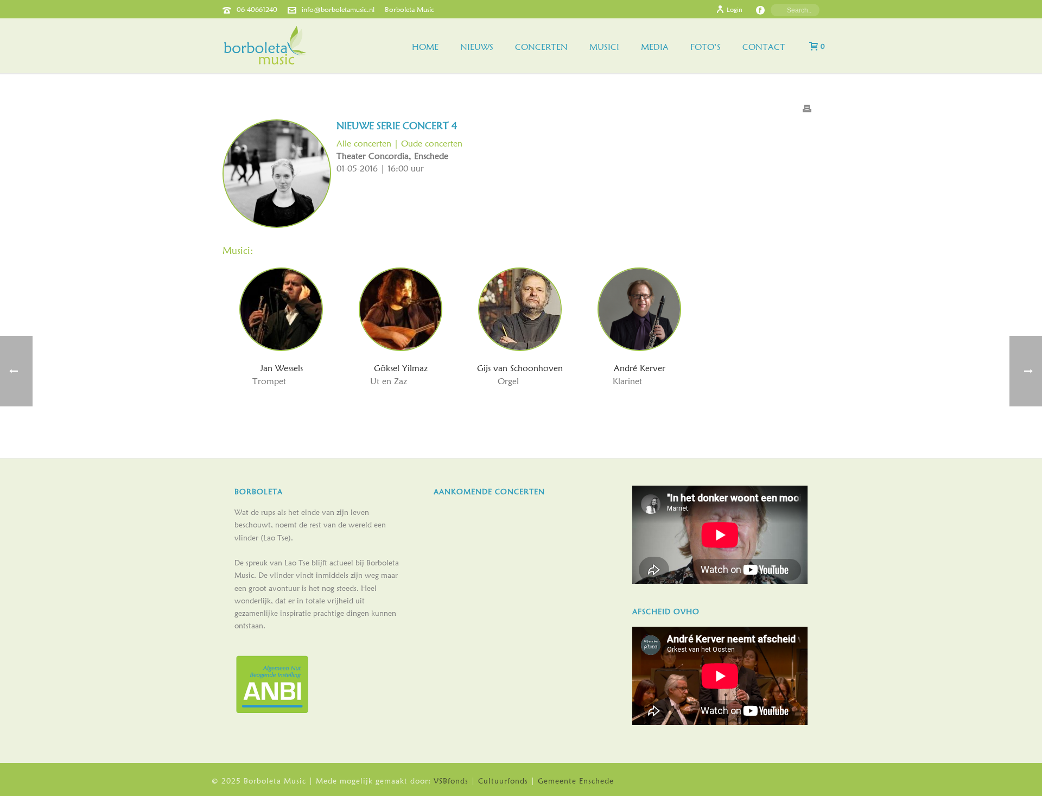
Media (655, 47)
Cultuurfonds (503, 780)
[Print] (807, 107)
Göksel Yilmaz (401, 368)
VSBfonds (451, 780)
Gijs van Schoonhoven (520, 368)
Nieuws (476, 47)
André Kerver (639, 368)
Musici (604, 47)
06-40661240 (257, 9)
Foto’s (705, 47)
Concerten (541, 47)
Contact (763, 47)
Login (734, 9)
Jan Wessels (281, 368)
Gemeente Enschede (576, 780)
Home (425, 47)
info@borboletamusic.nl (338, 9)
